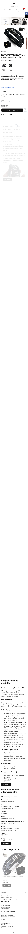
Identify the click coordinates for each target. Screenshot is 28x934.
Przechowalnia (5, 908)
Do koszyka (7, 885)
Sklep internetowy (12, 932)
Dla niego (3, 14)
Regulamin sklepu (5, 896)
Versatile (3, 51)
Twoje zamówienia (5, 905)
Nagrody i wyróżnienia (7, 926)
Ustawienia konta (5, 907)
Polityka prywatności (6, 897)
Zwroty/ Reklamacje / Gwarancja (9, 899)
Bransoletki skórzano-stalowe (20, 14)
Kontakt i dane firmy (6, 923)
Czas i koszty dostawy (7, 915)
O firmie (3, 924)
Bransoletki (9, 14)
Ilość (2, 100)
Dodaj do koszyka (12, 110)
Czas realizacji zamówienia (8, 916)
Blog (2, 928)
